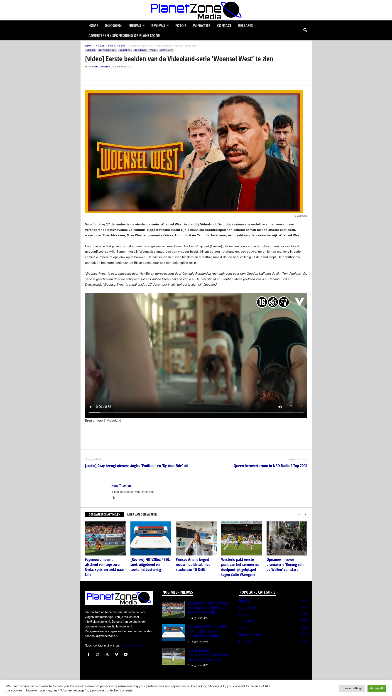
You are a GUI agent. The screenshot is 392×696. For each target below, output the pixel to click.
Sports (243, 614)
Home (93, 25)
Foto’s (180, 25)
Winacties (201, 25)
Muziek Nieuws (116, 45)
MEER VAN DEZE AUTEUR (142, 514)
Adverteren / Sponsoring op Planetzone (124, 35)
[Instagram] (98, 655)
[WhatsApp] (110, 78)
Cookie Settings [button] (352, 688)
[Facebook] (89, 78)
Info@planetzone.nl (133, 645)
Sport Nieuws (248, 607)
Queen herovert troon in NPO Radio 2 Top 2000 (270, 465)
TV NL (153, 50)
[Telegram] (120, 78)
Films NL (245, 641)
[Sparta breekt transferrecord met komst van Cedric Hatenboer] (173, 656)
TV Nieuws (140, 50)
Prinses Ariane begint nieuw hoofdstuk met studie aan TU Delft (193, 564)
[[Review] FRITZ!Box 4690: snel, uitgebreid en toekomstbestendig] (150, 538)
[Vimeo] (117, 655)
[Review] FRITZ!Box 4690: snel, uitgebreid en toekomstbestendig (150, 564)
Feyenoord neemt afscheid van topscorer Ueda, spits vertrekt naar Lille (104, 567)
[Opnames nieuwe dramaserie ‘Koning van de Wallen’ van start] (287, 538)
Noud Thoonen (101, 66)
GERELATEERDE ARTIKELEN (104, 514)
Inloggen (113, 25)
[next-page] (305, 514)
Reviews (158, 25)
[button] (305, 30)
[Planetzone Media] (196, 10)
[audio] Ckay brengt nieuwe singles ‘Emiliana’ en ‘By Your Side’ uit (136, 465)
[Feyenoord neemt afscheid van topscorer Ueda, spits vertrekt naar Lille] (105, 538)
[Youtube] (126, 655)
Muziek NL (125, 50)
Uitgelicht (166, 50)
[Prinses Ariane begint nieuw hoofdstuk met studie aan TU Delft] (196, 538)
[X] (100, 78)
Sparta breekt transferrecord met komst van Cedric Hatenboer (208, 654)
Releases (245, 25)
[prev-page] (299, 514)
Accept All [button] (377, 688)
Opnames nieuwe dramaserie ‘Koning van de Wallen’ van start (285, 564)
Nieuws (134, 25)
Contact (224, 25)
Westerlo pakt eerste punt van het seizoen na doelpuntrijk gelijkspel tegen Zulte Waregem (240, 567)
